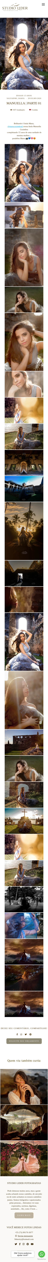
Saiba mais (24, 1215)
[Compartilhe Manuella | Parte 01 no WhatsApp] (21, 1034)
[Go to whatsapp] (41, 1254)
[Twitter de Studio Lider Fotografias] (16, 1244)
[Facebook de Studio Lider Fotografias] (20, 1244)
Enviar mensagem (25, 1236)
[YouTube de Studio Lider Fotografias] (32, 1244)
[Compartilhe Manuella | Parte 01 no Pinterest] (30, 1034)
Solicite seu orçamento (24, 1041)
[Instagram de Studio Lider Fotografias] (24, 1244)
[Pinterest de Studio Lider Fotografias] (28, 1244)
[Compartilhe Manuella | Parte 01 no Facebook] (17, 1034)
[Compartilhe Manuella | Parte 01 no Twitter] (26, 1034)
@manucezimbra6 (15, 126)
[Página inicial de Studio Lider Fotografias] (15, 7)
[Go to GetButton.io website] (41, 1259)
